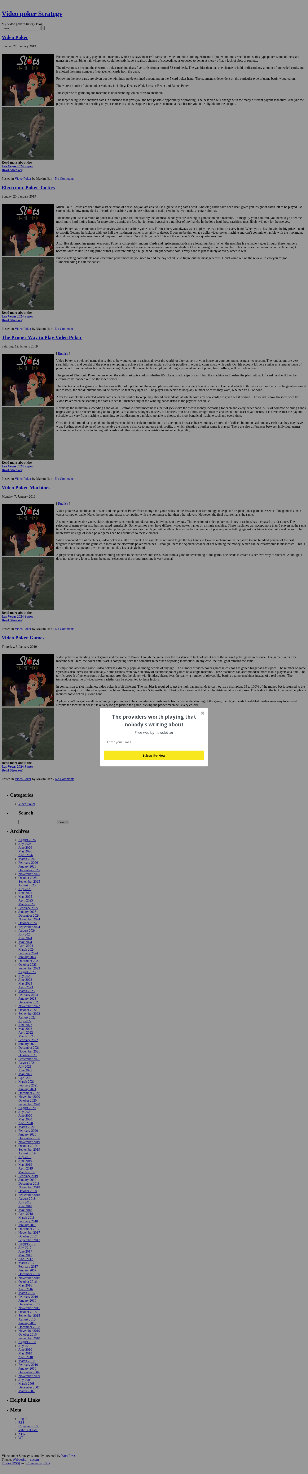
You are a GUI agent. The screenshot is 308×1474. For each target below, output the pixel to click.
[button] (154, 720)
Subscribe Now (154, 755)
